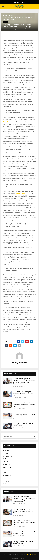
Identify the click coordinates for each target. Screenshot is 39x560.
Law (4, 470)
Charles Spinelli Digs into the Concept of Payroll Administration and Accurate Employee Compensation (24, 381)
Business (6, 451)
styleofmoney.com (30, 554)
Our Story (23, 2)
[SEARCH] (34, 437)
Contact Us (16, 2)
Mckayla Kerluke (9, 29)
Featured (6, 459)
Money (5, 478)
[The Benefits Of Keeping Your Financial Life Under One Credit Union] (7, 394)
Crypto (5, 453)
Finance (5, 22)
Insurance (6, 464)
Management (7, 475)
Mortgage (6, 481)
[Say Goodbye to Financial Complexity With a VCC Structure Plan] (7, 405)
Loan (4, 472)
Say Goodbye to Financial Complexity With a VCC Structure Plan (24, 404)
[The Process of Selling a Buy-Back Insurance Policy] (7, 416)
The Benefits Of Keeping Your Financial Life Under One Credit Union (23, 393)
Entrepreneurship (9, 456)
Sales (5, 483)
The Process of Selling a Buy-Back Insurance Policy (24, 415)
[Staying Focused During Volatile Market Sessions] (7, 426)
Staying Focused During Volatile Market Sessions (23, 425)
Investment (7, 467)
